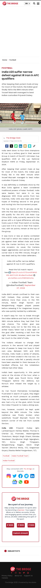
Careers (5, 578)
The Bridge (28, 469)
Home (4, 60)
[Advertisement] (20, 33)
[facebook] (7, 146)
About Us (18, 576)
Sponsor (21, 510)
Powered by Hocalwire (27, 582)
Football (7, 68)
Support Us (28, 576)
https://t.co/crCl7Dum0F (22, 272)
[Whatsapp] (16, 146)
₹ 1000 (31, 525)
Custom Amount (20, 533)
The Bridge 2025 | (12, 582)
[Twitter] (11, 146)
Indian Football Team (20, 456)
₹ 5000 (10, 525)
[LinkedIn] (20, 146)
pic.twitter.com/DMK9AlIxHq (20, 278)
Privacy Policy (7, 576)
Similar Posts (14, 551)
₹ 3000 (21, 525)
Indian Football (8, 460)
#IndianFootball (26, 275)
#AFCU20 (14, 275)
